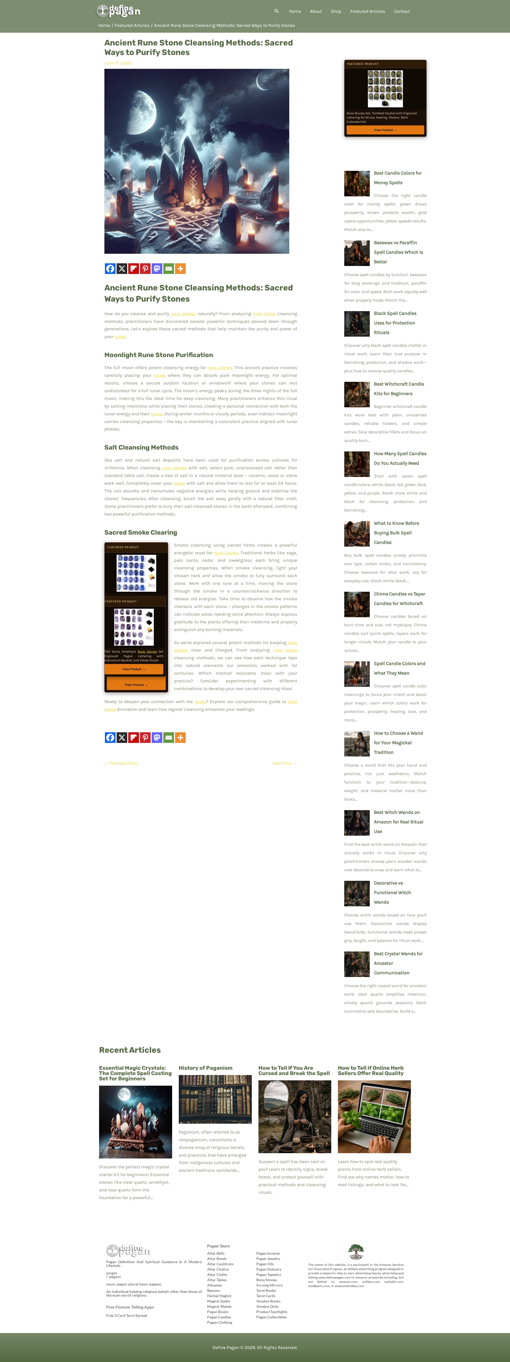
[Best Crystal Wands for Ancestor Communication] (357, 963)
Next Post (285, 763)
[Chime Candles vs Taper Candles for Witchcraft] (357, 603)
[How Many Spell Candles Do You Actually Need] (357, 463)
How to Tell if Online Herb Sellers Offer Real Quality (371, 1070)
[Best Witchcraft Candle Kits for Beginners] (357, 393)
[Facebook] (110, 268)
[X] (122, 268)
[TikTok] (371, 1294)
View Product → (134, 669)
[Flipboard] (133, 268)
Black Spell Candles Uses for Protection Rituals (395, 322)
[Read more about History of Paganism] (215, 1098)
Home (295, 11)
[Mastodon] (157, 268)
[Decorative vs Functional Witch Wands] (357, 892)
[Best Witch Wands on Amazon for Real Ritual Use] (357, 821)
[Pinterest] (145, 268)
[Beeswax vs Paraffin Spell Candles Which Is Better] (357, 252)
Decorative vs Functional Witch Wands (392, 892)
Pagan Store (218, 1246)
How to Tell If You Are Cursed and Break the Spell (294, 1070)
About (316, 11)
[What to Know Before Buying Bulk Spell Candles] (357, 532)
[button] (276, 11)
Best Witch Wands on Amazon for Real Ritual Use (398, 821)
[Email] (168, 268)
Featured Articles (367, 11)
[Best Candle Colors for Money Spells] (357, 182)
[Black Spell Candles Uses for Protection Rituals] (357, 322)
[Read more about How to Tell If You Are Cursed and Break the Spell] (295, 1116)
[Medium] (342, 1294)
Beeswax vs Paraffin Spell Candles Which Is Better (398, 252)
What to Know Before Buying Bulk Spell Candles (396, 532)
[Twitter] (313, 1294)
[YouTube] (356, 1294)
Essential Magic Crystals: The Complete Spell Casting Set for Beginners (135, 1073)
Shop (336, 11)
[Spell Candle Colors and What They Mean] (357, 673)
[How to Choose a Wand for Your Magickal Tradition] (357, 742)
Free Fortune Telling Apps (130, 1307)
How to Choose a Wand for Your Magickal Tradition (398, 742)
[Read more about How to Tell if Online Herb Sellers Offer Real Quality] (374, 1116)
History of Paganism (205, 1068)
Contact (402, 11)
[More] (180, 268)
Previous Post (120, 763)
